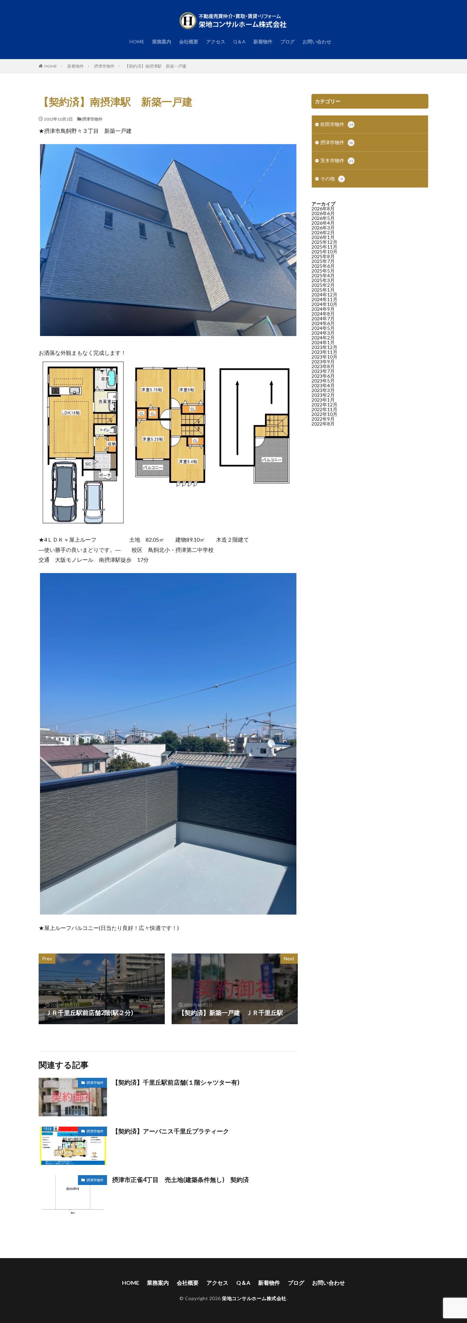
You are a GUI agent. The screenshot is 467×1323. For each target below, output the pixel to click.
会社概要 (188, 41)
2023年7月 (323, 371)
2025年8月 (323, 256)
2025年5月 (323, 271)
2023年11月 (324, 352)
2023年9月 (323, 361)
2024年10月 (324, 304)
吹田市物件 (336, 124)
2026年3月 (323, 228)
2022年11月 (324, 409)
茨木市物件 (336, 160)
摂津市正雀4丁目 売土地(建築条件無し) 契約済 (180, 1179)
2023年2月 (323, 395)
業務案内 (161, 41)
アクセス (215, 41)
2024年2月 (323, 337)
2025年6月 (323, 266)
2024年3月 (323, 333)
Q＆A (239, 41)
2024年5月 (323, 328)
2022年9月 (323, 419)
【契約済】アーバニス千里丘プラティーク (170, 1131)
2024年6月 (323, 323)
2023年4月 (323, 385)
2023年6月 (323, 376)
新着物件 (262, 41)
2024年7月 (323, 318)
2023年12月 (324, 347)
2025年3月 (323, 280)
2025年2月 (323, 285)
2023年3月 (323, 390)
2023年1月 (323, 400)
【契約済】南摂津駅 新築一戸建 (155, 66)
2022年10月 (324, 414)
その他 (331, 178)
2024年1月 (323, 342)
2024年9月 (323, 309)
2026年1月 (323, 237)
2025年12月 (324, 242)
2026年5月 (323, 218)
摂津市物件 (104, 66)
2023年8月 (323, 366)
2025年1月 (323, 290)
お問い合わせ (317, 41)
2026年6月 (323, 213)
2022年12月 (324, 404)
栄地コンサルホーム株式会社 (254, 1298)
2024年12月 (324, 294)
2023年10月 (324, 357)
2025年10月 (324, 251)
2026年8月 (323, 208)
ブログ (287, 41)
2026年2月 (323, 232)
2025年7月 (323, 261)
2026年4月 (323, 223)
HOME (136, 41)
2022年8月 (323, 424)
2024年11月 (324, 299)
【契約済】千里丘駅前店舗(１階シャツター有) (178, 1082)
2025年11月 (324, 247)
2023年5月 (323, 381)
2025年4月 (323, 275)
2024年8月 (323, 314)
